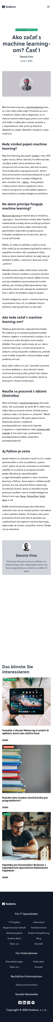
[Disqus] (26, 619)
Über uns (14, 943)
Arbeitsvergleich (14, 932)
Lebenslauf (38, 922)
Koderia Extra (14, 938)
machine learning (35, 107)
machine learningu (29, 402)
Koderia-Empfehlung (38, 932)
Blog (38, 938)
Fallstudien (38, 961)
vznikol (35, 155)
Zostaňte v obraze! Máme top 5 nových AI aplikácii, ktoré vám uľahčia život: (25, 732)
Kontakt (39, 943)
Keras (23, 496)
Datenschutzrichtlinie (26, 984)
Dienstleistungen (14, 961)
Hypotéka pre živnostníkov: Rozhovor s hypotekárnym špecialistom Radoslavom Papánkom (25, 867)
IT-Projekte (14, 922)
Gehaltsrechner (39, 927)
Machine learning (11, 215)
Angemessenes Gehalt (14, 927)
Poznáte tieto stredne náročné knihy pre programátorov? (25, 799)
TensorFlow (32, 496)
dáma (26, 182)
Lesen (5, 739)
